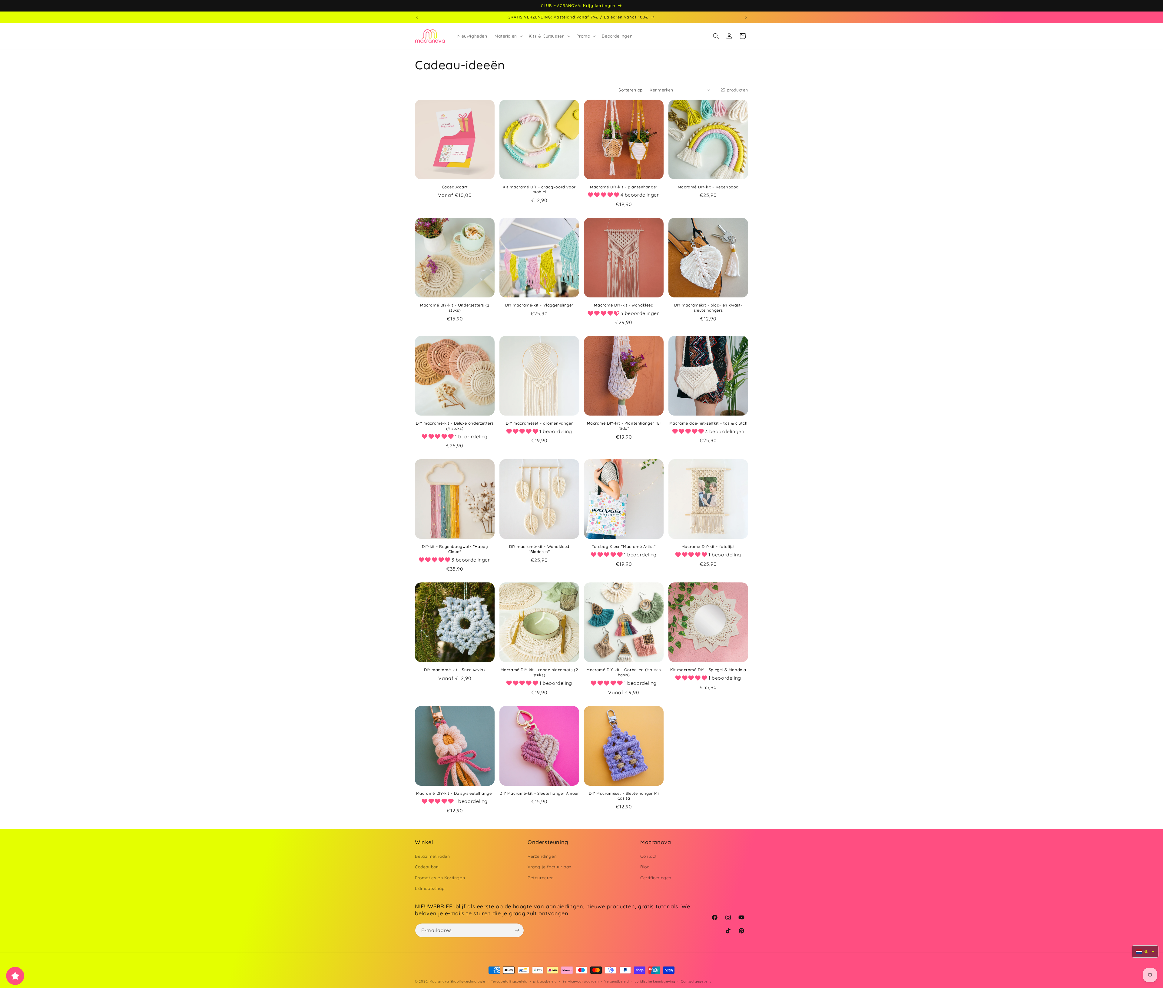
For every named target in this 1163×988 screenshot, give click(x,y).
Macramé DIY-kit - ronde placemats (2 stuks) (539, 672)
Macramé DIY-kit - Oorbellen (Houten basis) (623, 672)
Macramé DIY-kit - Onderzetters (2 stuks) (454, 308)
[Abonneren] (517, 930)
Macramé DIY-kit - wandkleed (623, 305)
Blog (645, 867)
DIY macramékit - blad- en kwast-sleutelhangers (708, 308)
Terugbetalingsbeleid (509, 981)
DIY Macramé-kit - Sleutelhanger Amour (539, 793)
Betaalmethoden (432, 856)
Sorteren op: (631, 90)
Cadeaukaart (455, 186)
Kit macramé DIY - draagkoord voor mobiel (539, 189)
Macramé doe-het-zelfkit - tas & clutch (708, 423)
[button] (508, 36)
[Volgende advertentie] (746, 17)
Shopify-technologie (467, 981)
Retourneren (541, 877)
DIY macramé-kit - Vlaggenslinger (539, 305)
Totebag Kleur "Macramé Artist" (624, 546)
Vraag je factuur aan (550, 867)
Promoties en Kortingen (440, 877)
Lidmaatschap (429, 888)
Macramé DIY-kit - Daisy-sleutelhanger (454, 793)
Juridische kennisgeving (655, 981)
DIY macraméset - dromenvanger (539, 423)
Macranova (439, 981)
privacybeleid (545, 981)
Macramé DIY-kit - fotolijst (708, 546)
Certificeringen (655, 877)
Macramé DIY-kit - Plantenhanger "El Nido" (624, 426)
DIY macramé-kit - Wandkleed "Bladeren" (539, 549)
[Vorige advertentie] (417, 17)
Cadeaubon (427, 867)
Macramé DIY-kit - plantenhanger (624, 186)
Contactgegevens (696, 981)
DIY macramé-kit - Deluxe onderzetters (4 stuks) (455, 426)
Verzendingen (542, 856)
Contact (648, 856)
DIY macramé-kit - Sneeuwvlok (455, 669)
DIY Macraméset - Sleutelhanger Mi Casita (624, 796)
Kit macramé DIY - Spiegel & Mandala (708, 669)
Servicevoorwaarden (580, 981)
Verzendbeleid (616, 981)
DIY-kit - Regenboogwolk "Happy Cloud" (455, 549)
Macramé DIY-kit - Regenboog (708, 186)
